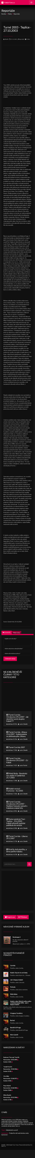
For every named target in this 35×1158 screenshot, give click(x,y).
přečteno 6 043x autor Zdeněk (17, 823)
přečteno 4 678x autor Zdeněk (17, 851)
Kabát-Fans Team (14, 1145)
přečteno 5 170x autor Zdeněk (17, 838)
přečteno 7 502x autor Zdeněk (18, 748)
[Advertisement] (17, 63)
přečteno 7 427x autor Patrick (17, 761)
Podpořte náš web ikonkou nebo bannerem (15, 1134)
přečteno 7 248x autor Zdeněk (17, 776)
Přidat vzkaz (16, 633)
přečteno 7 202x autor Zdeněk (17, 791)
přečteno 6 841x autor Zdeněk (17, 806)
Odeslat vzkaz (10, 659)
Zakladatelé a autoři (12, 1130)
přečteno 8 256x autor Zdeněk (17, 735)
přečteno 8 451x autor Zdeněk (17, 719)
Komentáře (7, 632)
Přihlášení (23, 917)
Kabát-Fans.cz (9, 2)
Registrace (11, 917)
